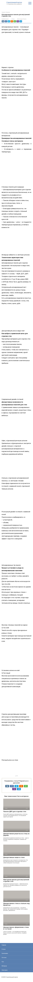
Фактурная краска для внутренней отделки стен (16, 880)
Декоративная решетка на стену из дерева (16, 834)
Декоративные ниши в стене (14, 857)
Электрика (4, 970)
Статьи (3, 949)
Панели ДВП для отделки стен (14, 811)
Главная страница (6, 12)
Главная (4, 945)
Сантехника (5, 953)
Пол (3, 961)
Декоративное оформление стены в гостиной (16, 928)
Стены (12, 19)
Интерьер (4, 966)
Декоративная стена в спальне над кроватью (16, 904)
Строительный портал (14, 2)
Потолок (4, 957)
